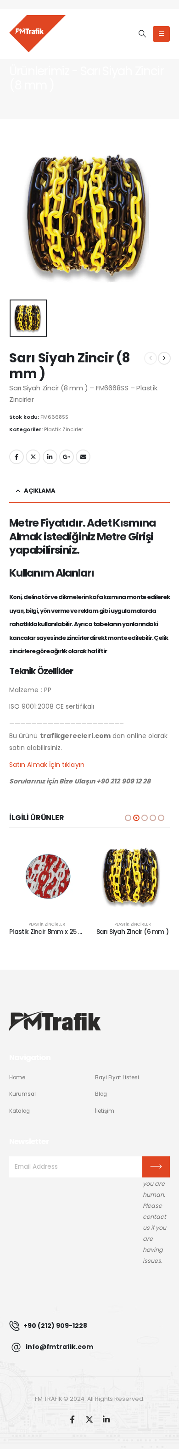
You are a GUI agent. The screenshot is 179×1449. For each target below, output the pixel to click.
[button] (142, 33)
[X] (89, 1419)
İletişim (104, 1111)
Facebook (16, 457)
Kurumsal (22, 1094)
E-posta (83, 457)
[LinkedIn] (106, 1419)
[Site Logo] (37, 33)
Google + (66, 457)
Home (17, 1077)
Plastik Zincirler (63, 429)
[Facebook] (72, 1419)
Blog (101, 1094)
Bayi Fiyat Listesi (117, 1077)
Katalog (19, 1111)
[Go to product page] (46, 876)
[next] (164, 358)
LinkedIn (50, 457)
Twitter (33, 457)
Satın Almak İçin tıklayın (46, 764)
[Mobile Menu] (161, 34)
